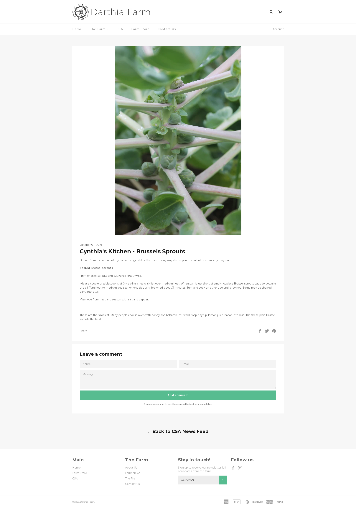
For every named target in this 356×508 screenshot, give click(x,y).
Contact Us (167, 29)
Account (278, 29)
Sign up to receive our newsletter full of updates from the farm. (202, 469)
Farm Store (140, 29)
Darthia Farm (87, 502)
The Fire (130, 478)
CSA (120, 29)
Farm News (132, 473)
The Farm (98, 29)
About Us (131, 467)
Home (77, 29)
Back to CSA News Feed (180, 431)
